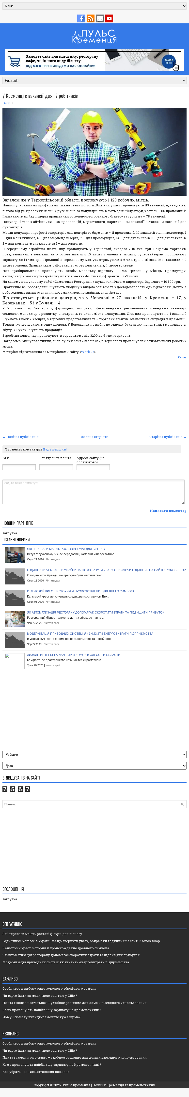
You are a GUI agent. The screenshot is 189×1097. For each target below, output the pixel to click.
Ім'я (5, 458)
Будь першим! (55, 449)
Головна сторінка (94, 436)
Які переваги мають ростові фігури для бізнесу (66, 549)
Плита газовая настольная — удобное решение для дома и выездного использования (74, 1002)
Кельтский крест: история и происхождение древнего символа (81, 591)
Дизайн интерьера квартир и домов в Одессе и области (73, 655)
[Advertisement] (94, 396)
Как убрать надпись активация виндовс (35, 1071)
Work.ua (87, 351)
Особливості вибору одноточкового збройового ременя (49, 988)
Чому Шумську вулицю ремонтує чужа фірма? (41, 1017)
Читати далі (53, 559)
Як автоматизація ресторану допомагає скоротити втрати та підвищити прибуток (95, 612)
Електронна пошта (55, 458)
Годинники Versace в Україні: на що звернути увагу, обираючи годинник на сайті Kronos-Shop (106, 570)
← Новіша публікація (20, 436)
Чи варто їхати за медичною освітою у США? (39, 995)
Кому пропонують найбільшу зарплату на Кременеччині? (51, 1010)
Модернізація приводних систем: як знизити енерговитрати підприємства (90, 633)
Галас (182, 357)
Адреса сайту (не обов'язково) (91, 460)
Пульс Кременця (76, 1085)
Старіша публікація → (168, 436)
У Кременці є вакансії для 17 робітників (40, 95)
